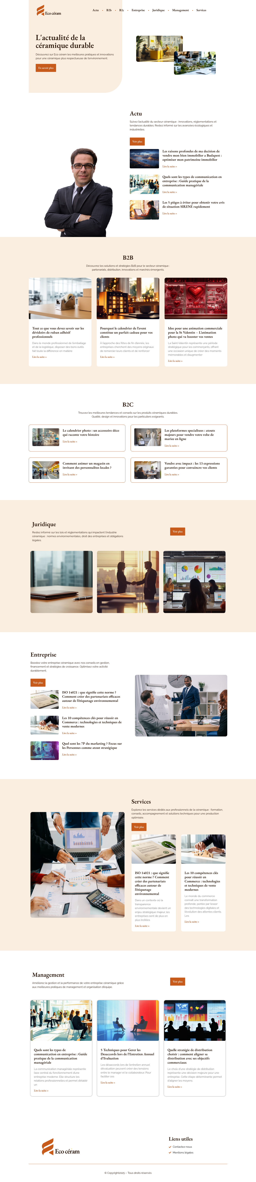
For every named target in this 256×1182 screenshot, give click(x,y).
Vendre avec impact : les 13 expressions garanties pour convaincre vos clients (192, 465)
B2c (121, 10)
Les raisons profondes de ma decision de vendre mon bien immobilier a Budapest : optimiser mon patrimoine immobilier (192, 155)
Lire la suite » (169, 166)
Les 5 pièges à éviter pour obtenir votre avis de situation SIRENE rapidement (193, 204)
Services (201, 10)
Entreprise (138, 10)
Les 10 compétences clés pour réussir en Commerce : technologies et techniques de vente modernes (92, 722)
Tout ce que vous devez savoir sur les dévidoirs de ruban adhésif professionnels (58, 332)
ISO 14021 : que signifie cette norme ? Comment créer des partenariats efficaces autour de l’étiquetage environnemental (91, 696)
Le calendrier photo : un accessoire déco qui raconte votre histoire (91, 432)
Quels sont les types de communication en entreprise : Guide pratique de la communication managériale (192, 180)
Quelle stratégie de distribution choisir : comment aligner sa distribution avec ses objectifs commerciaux (190, 1056)
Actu (95, 10)
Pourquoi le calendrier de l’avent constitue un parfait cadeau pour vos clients (126, 332)
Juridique (158, 10)
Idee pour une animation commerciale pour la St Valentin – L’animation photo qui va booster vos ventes (195, 332)
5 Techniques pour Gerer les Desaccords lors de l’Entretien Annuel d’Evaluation (127, 1054)
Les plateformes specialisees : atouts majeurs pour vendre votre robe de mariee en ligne (190, 434)
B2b (109, 10)
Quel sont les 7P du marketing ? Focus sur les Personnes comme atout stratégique (92, 745)
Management (180, 10)
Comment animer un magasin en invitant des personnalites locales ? (87, 465)
